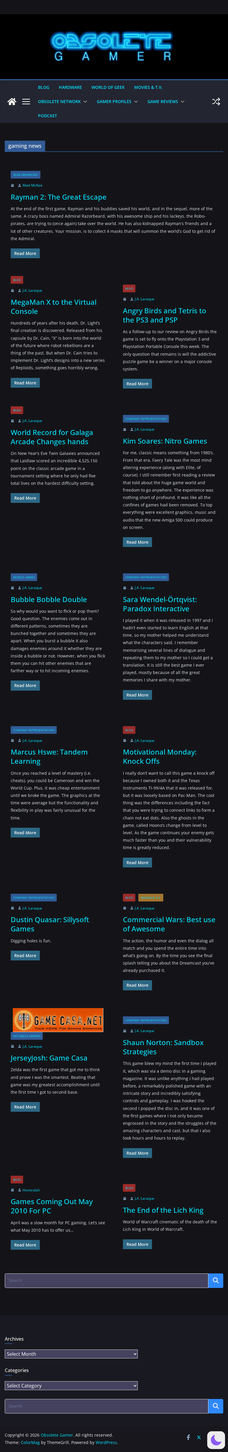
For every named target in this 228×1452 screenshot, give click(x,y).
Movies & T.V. (148, 87)
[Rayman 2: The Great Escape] (114, 167)
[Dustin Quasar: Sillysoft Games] (58, 889)
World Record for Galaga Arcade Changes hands (52, 436)
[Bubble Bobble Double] (58, 569)
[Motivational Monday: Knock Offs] (170, 722)
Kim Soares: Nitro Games (165, 441)
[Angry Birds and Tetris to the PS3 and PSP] (170, 280)
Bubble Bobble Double (49, 599)
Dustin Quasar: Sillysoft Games (50, 923)
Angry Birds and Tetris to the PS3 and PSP (164, 315)
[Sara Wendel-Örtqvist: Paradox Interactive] (170, 569)
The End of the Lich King (163, 1210)
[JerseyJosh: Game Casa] (58, 1020)
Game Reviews (163, 101)
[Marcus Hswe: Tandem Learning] (58, 722)
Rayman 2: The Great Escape (59, 197)
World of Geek (108, 87)
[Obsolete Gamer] (12, 101)
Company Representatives (146, 419)
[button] (84, 101)
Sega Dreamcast (25, 175)
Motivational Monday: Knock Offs (160, 756)
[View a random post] (216, 101)
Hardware (70, 87)
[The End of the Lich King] (170, 1180)
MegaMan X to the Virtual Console (53, 306)
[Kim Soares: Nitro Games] (170, 410)
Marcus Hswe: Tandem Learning (49, 756)
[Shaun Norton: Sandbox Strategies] (170, 1012)
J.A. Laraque (32, 290)
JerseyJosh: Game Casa (49, 1058)
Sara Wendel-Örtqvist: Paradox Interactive (160, 603)
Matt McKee (32, 185)
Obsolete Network (59, 101)
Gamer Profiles (114, 101)
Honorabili (31, 1190)
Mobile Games (24, 577)
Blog (43, 87)
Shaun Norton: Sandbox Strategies (163, 1046)
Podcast (47, 115)
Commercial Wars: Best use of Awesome (169, 923)
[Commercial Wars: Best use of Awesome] (170, 889)
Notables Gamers (26, 1036)
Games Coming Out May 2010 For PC (52, 1205)
